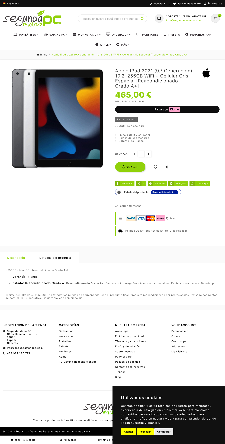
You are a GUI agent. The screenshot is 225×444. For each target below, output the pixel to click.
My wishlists (179, 351)
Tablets (64, 346)
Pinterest (160, 183)
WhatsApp (202, 183)
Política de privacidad (129, 336)
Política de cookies (127, 361)
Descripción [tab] (16, 257)
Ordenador (66, 331)
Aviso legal (122, 331)
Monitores (65, 351)
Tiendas (120, 371)
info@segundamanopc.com (25, 347)
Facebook (127, 183)
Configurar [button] (164, 431)
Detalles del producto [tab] (55, 257)
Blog (118, 376)
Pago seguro (123, 356)
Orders (175, 336)
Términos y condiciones (130, 341)
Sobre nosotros (125, 351)
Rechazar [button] (145, 431)
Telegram (181, 183)
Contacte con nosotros (130, 366)
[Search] (142, 19)
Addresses (178, 346)
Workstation (66, 336)
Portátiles (65, 341)
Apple (62, 356)
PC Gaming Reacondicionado (78, 361)
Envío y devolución (127, 346)
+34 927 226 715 (18, 353)
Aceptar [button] (128, 431)
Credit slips (178, 341)
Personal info (179, 331)
